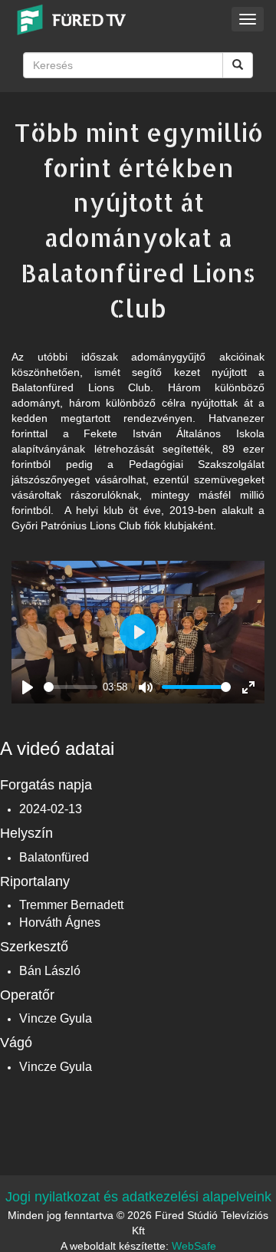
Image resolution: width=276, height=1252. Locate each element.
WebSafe (194, 1246)
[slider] (70, 687)
